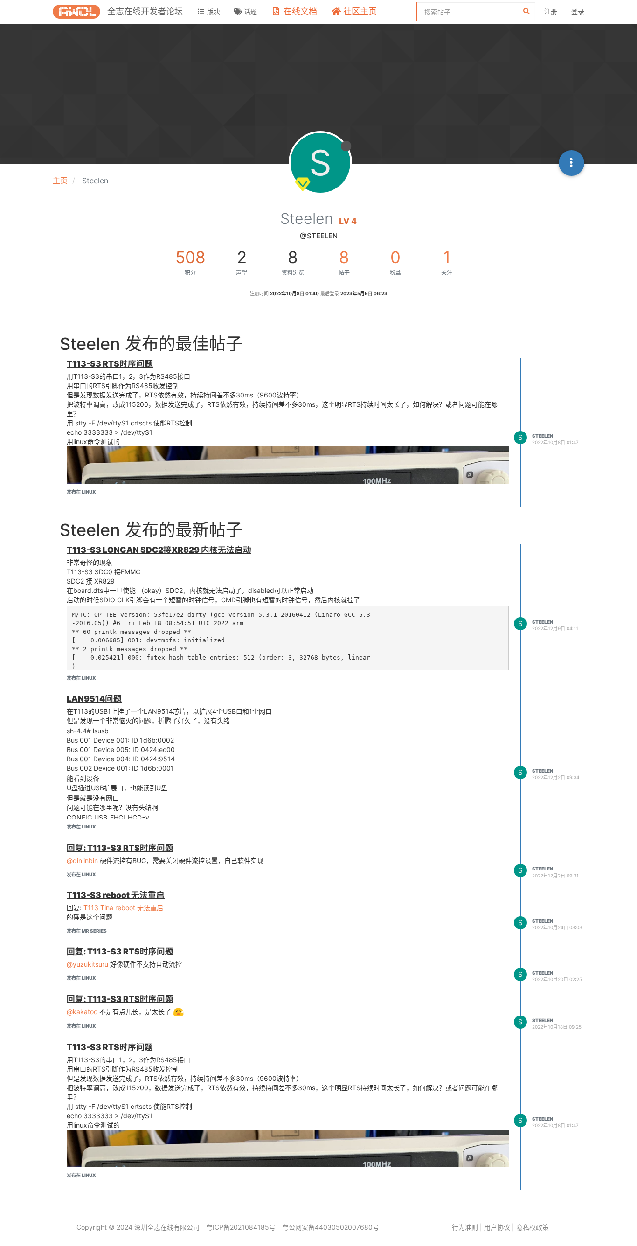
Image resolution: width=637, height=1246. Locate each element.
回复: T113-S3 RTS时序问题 (120, 848)
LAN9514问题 (94, 698)
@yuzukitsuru (87, 964)
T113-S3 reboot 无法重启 (116, 895)
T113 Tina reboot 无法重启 (123, 908)
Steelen (542, 436)
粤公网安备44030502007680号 (330, 1227)
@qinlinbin (82, 860)
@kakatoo (82, 1012)
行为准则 (465, 1227)
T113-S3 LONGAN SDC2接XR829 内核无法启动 (159, 550)
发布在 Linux (81, 491)
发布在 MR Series (87, 930)
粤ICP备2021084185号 (241, 1227)
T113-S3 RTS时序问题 (110, 364)
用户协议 (497, 1227)
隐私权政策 (532, 1227)
